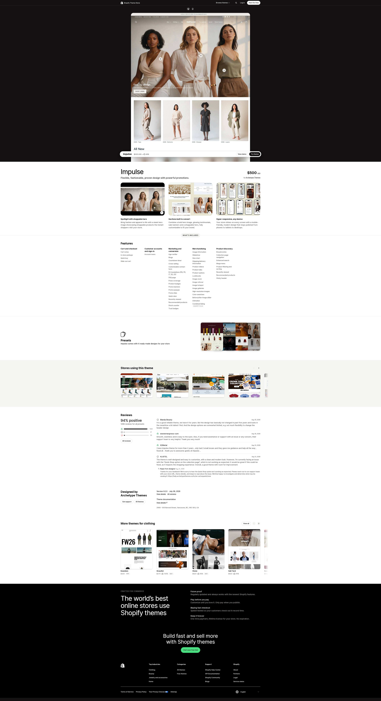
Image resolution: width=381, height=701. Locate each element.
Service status (238, 681)
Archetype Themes (253, 178)
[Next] (258, 368)
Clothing (152, 670)
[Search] (236, 2)
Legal (235, 678)
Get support (126, 502)
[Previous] (254, 368)
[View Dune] (237, 337)
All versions (171, 494)
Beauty (151, 674)
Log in (242, 3)
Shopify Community (212, 678)
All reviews (126, 441)
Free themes (182, 674)
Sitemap (174, 692)
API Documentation (212, 674)
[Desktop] (188, 9)
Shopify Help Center (212, 670)
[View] (137, 385)
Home (151, 681)
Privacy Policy (141, 692)
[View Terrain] (224, 337)
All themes (140, 502)
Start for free (254, 3)
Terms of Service (127, 692)
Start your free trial (190, 650)
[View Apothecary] (212, 337)
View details (161, 494)
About (235, 670)
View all (246, 523)
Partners (236, 674)
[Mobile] (192, 9)
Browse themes (222, 3)
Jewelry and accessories (158, 678)
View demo (242, 154)
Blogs (207, 681)
